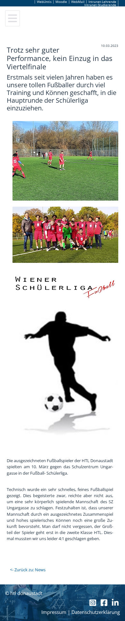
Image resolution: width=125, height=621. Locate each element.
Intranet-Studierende (100, 4)
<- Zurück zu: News (28, 570)
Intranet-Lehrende (102, 1)
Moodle (61, 1)
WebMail (78, 1)
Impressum (53, 612)
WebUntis (44, 1)
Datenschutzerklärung (95, 612)
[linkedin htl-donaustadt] (115, 602)
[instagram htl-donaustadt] (93, 602)
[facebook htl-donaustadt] (105, 602)
